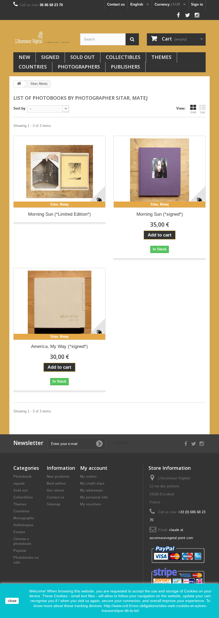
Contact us (116, 4)
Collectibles (123, 57)
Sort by (19, 108)
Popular (19, 551)
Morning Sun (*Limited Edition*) (59, 214)
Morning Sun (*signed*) (159, 214)
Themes (161, 57)
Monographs (23, 518)
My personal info (94, 497)
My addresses (91, 490)
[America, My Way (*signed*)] (59, 304)
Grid (193, 112)
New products (58, 477)
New (24, 57)
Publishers (125, 66)
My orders (88, 477)
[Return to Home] (19, 84)
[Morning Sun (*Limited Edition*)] (59, 171)
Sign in (197, 4)
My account (93, 468)
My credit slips (92, 483)
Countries (33, 66)
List (202, 112)
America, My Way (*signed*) (59, 346)
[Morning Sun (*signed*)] (159, 171)
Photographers (79, 66)
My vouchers (90, 504)
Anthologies (23, 525)
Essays (19, 532)
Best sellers (56, 483)
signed (50, 57)
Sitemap (53, 504)
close (12, 601)
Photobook (22, 477)
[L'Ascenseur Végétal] (42, 38)
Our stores (55, 490)
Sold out (82, 57)
